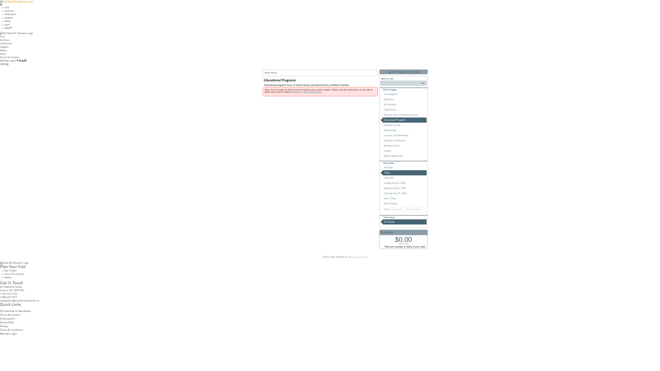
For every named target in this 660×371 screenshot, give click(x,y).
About (7, 21)
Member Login (8, 61)
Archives (9, 11)
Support (8, 18)
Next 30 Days (391, 203)
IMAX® (4, 64)
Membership (390, 130)
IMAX (8, 28)
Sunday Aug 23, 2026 (394, 183)
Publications (390, 109)
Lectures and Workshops (396, 135)
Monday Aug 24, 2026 (395, 188)
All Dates (388, 167)
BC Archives (390, 104)
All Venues (389, 222)
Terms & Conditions (11, 330)
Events (8, 277)
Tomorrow (389, 178)
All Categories (391, 94)
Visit (6, 7)
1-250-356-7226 (8, 294)
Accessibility (7, 322)
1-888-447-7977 (8, 297)
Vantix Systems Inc (358, 257)
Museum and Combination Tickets (401, 115)
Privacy (4, 326)
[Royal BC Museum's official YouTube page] (22, 61)
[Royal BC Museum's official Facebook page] (17, 61)
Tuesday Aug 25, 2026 (395, 193)
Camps (387, 151)
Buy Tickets (10, 270)
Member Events (392, 145)
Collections (10, 14)
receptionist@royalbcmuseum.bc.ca (19, 301)
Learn (7, 25)
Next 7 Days (390, 198)
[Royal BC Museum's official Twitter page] (20, 61)
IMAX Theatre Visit (393, 156)
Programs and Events (395, 140)
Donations (389, 99)
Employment (7, 319)
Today (387, 172)
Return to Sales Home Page (307, 92)
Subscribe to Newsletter (17, 311)
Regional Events (392, 125)
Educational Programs (395, 120)
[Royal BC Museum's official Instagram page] (25, 61)
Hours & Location (9, 57)
